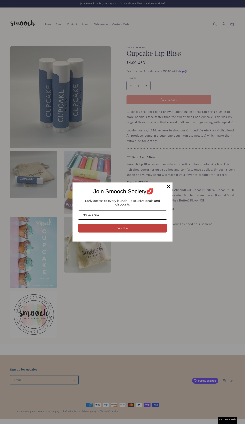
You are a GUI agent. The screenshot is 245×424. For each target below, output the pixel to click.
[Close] (168, 186)
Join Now (122, 228)
